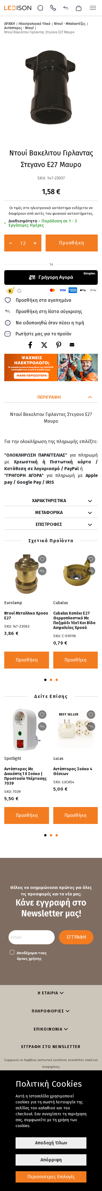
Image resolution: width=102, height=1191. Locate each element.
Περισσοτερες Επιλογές (51, 1176)
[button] (51, 397)
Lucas (58, 758)
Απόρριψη (51, 1159)
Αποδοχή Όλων (51, 1143)
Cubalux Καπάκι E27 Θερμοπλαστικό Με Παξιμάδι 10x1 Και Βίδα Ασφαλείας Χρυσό (74, 620)
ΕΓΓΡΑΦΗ (76, 937)
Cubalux (60, 602)
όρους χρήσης (29, 958)
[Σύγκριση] (65, 7)
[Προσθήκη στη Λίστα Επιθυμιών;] (90, 559)
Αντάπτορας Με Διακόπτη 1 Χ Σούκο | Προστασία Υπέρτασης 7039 (25, 776)
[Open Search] (40, 8)
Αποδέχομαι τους (32, 956)
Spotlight (12, 758)
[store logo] (20, 8)
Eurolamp (13, 602)
